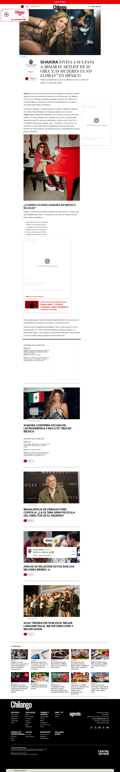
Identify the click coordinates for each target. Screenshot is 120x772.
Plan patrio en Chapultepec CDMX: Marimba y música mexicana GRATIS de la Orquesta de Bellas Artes (60, 688)
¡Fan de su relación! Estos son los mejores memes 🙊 (49, 568)
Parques (28, 722)
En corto (28, 734)
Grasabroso (44, 722)
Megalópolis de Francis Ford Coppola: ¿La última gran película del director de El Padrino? (49, 512)
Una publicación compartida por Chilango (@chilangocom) (99, 145)
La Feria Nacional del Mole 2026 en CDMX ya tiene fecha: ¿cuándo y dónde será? (59, 664)
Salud (12, 722)
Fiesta (42, 727)
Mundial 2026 (44, 738)
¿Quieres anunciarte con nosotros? (98, 716)
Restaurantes (34, 683)
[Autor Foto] (31, 62)
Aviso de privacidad (103, 723)
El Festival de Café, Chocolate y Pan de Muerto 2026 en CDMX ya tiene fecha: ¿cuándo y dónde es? (80, 665)
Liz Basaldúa (32, 65)
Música (30, 72)
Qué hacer (54, 660)
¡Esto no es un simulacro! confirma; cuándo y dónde (55, 306)
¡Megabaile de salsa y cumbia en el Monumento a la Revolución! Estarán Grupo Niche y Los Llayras (19, 688)
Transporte (34, 660)
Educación (14, 716)
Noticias (13, 660)
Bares (42, 720)
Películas (58, 714)
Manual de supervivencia (18, 733)
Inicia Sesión (96, 6)
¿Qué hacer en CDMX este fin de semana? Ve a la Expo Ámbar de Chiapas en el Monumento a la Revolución (80, 689)
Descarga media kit (103, 712)
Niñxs (27, 724)
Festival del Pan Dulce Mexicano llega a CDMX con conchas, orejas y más (99, 664)
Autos (13, 738)
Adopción (43, 736)
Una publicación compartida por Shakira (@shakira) (47, 290)
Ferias (93, 660)
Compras (28, 718)
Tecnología (14, 720)
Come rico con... (45, 724)
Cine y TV (59, 712)
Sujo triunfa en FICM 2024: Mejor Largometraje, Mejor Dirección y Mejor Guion (48, 626)
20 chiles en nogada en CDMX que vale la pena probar (39, 686)
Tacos (42, 718)
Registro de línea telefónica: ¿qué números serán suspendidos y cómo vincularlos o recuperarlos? (20, 665)
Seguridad (14, 718)
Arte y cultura (30, 716)
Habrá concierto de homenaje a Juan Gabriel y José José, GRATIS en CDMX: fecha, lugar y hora (99, 688)
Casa (12, 740)
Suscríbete (105, 714)
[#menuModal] (22, 6)
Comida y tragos (44, 713)
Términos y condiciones (101, 721)
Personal (14, 736)
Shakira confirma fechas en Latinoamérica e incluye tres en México (47, 428)
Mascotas (29, 727)
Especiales (45, 732)
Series (57, 716)
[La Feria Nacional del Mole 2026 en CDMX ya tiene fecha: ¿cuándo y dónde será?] (60, 654)
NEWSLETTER (35, 6)
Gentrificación (44, 734)
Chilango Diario (59, 733)
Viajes (29, 732)
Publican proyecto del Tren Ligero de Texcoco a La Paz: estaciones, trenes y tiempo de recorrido (39, 665)
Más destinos (30, 736)
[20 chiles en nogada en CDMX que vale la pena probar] (40, 677)
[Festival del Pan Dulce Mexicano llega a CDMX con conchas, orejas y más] (100, 654)
